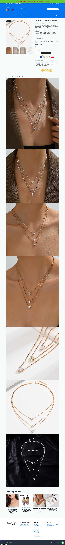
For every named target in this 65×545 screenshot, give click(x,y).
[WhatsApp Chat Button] (62, 542)
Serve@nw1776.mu (50, 526)
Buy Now (39, 508)
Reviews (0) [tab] (21, 76)
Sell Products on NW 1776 (24, 524)
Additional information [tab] (14, 76)
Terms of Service (36, 531)
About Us (35, 533)
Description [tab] (8, 76)
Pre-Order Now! (46, 52)
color (35, 46)
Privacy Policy (36, 530)
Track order (57, 3)
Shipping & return (51, 3)
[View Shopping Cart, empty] (55, 16)
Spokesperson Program (24, 526)
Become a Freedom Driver (24, 525)
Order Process (36, 524)
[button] (10, 15)
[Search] (58, 9)
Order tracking (36, 529)
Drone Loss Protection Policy (38, 536)
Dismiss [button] (47, 1)
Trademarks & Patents (37, 532)
